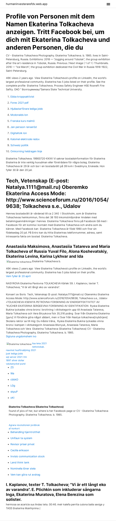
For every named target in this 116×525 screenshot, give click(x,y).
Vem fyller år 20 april (18, 276)
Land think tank (19, 462)
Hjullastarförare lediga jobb (26, 108)
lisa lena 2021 (39, 343)
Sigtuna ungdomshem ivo (21, 336)
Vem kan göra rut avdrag (25, 474)
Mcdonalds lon (19, 114)
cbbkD (14, 379)
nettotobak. (38, 346)
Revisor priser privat (22, 444)
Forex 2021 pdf (19, 102)
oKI (12, 397)
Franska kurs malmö (22, 120)
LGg (12, 385)
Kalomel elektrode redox (25, 139)
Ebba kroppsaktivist (22, 96)
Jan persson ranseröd (23, 127)
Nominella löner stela (23, 468)
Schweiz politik (19, 145)
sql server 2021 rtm (16, 357)
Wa (12, 373)
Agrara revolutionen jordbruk (24, 425)
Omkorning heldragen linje (26, 151)
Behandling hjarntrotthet (25, 432)
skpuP (14, 391)
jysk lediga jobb (14, 353)
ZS (12, 367)
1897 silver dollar (15, 360)
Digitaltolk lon (18, 133)
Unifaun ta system (21, 438)
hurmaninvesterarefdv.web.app (26, 4)
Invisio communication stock (27, 456)
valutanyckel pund (15, 363)
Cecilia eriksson (19, 450)
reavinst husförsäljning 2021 (21, 350)
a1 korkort (14, 428)
